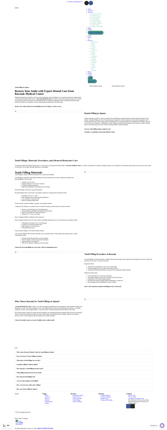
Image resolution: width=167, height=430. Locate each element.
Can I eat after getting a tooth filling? (27, 381)
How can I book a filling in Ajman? (27, 389)
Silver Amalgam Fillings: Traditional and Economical (29, 217)
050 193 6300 (49, 428)
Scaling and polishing (97, 26)
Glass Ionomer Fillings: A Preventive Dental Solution (29, 230)
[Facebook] (91, 3)
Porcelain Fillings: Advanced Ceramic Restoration (28, 190)
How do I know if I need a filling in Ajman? (29, 356)
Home (89, 9)
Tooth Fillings (95, 18)
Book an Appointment (96, 32)
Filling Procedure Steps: (91, 273)
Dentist (90, 29)
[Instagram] (86, 3)
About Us (90, 10)
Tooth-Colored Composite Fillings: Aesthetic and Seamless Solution (33, 203)
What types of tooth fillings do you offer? (29, 360)
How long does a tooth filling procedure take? (30, 368)
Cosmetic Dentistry (96, 23)
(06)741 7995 (41, 428)
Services (90, 12)
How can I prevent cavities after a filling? (29, 385)
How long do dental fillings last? (26, 377)
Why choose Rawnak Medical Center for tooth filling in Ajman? (35, 352)
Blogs (89, 28)
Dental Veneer (95, 25)
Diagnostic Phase (89, 264)
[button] (86, 86)
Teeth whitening (95, 20)
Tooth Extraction (96, 17)
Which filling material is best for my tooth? (29, 372)
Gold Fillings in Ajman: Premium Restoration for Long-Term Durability (34, 174)
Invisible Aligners (96, 21)
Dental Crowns (95, 15)
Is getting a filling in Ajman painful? (27, 364)
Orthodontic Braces (96, 14)
